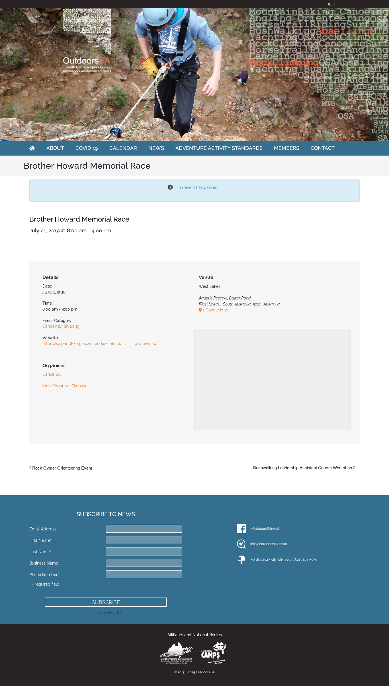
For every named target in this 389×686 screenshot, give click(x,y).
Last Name (40, 551)
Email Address (43, 529)
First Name (40, 540)
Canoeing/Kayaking (60, 326)
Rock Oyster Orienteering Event (62, 468)
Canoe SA (51, 374)
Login (329, 3)
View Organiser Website (64, 386)
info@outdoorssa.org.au (268, 544)
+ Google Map (215, 310)
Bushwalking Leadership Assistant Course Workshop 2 (304, 467)
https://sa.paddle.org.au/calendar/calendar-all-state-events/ (99, 343)
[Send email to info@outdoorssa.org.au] (241, 544)
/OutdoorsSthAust (264, 529)
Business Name (43, 563)
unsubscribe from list (106, 612)
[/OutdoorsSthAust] (241, 529)
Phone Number (44, 574)
